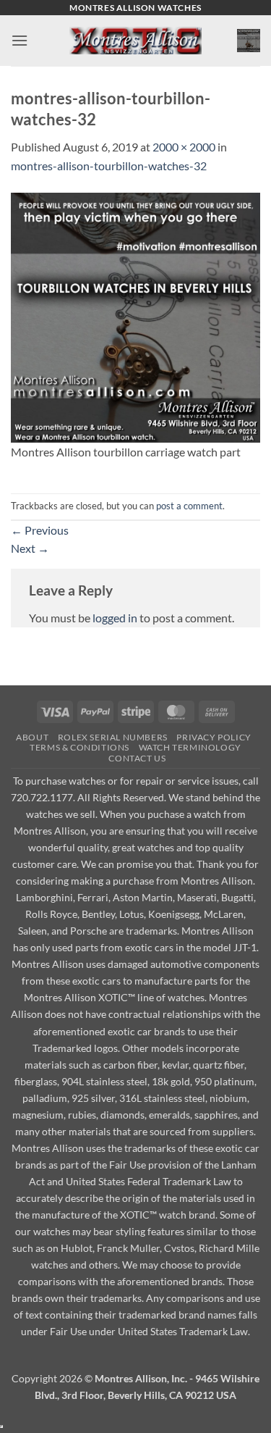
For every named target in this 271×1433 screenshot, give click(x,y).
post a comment (189, 505)
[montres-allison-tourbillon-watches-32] (135, 315)
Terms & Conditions (79, 747)
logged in (115, 617)
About (32, 737)
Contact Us (136, 758)
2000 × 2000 (183, 147)
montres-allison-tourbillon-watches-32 (109, 165)
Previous (40, 530)
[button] (19, 40)
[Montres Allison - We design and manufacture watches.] (135, 40)
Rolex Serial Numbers (113, 737)
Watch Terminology (190, 747)
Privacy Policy (213, 737)
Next (30, 548)
